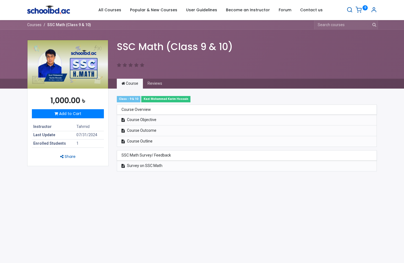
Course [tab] (131, 83)
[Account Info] (374, 10)
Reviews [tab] (155, 83)
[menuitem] (110, 10)
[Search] (350, 10)
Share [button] (69, 156)
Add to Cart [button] (69, 113)
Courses (34, 25)
